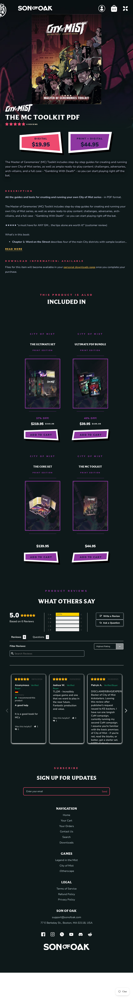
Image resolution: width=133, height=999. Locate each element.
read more (13, 249)
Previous (7, 708)
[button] (62, 95)
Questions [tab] (38, 637)
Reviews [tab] (16, 637)
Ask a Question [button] (111, 622)
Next (126, 708)
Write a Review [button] (111, 616)
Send (104, 791)
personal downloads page (79, 267)
